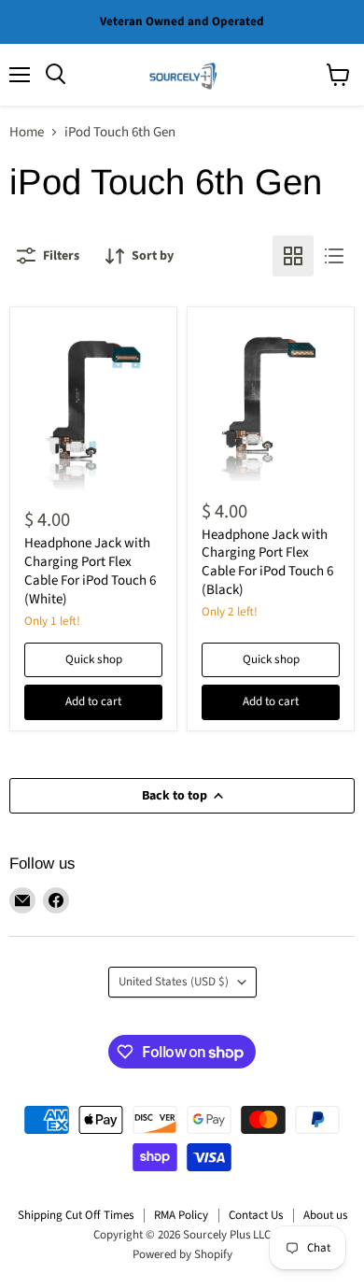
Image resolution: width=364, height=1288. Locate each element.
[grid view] (293, 255)
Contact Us (256, 1215)
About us (325, 1215)
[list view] (334, 255)
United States (174, 981)
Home (26, 132)
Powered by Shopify (182, 1254)
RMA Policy (181, 1215)
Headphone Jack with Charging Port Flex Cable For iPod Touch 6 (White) (90, 570)
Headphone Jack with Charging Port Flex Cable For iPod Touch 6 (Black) (267, 562)
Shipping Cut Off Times (75, 1215)
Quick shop (93, 659)
